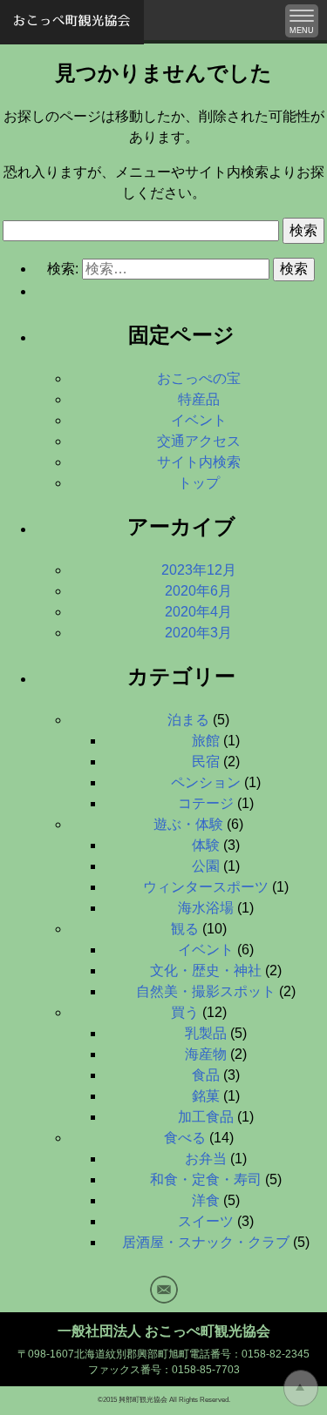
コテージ (206, 803)
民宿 (206, 761)
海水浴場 (206, 907)
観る (185, 928)
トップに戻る (300, 1388)
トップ (199, 482)
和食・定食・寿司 (206, 1179)
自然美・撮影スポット (206, 991)
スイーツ (206, 1221)
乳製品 (206, 1033)
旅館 (206, 740)
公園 (206, 866)
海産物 (206, 1054)
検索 (303, 230)
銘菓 (206, 1095)
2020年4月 (198, 611)
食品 (206, 1075)
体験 (206, 845)
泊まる (188, 719)
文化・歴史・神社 (206, 970)
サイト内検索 (199, 462)
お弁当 (206, 1158)
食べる (185, 1137)
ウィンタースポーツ (206, 886)
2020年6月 (198, 590)
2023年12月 (198, 570)
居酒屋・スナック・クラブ (206, 1242)
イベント (199, 420)
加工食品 (206, 1116)
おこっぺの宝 (199, 378)
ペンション (206, 782)
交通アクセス (199, 441)
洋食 (206, 1200)
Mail (164, 1290)
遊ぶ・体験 (188, 824)
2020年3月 (198, 632)
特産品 (199, 399)
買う (185, 1012)
